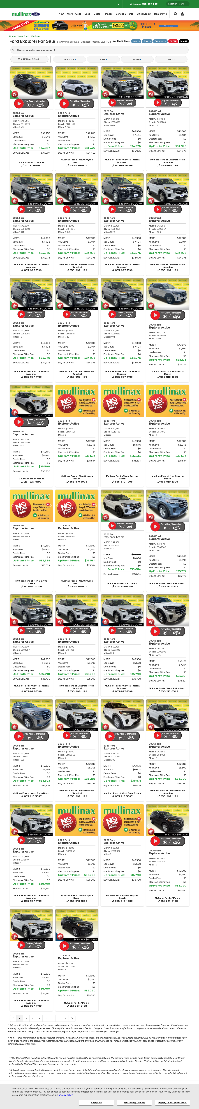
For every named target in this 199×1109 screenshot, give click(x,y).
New (61, 14)
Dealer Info (160, 14)
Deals (97, 14)
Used (87, 14)
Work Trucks (74, 14)
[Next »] (72, 1018)
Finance (108, 14)
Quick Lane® (144, 14)
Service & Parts (124, 14)
